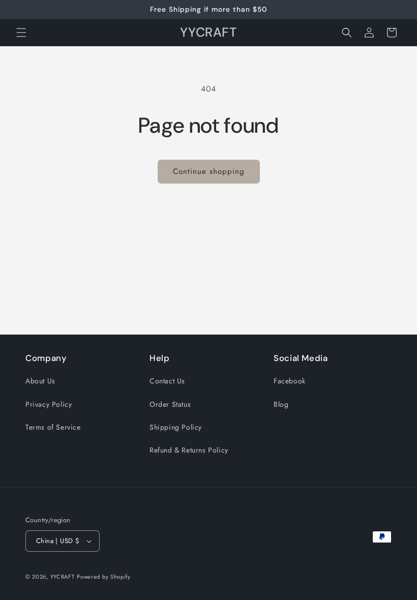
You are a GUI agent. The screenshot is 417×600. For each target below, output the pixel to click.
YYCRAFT (62, 577)
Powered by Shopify (104, 577)
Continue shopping (209, 171)
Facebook (290, 381)
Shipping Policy (176, 427)
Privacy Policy (48, 404)
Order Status (170, 404)
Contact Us (167, 381)
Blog (281, 404)
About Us (40, 381)
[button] (21, 32)
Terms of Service (53, 427)
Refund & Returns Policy (189, 450)
